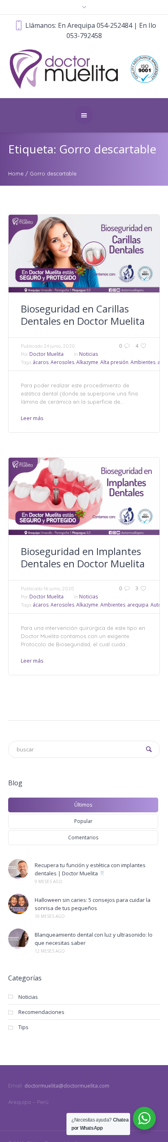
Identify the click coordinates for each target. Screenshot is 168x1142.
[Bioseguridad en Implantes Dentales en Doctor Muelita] (84, 496)
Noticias (88, 354)
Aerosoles (62, 362)
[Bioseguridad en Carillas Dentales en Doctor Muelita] (84, 253)
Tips (23, 1027)
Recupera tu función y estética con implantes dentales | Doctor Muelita (90, 869)
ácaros (41, 362)
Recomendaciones (41, 1012)
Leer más (32, 418)
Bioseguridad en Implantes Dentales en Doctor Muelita (83, 557)
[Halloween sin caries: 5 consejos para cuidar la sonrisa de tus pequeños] (18, 904)
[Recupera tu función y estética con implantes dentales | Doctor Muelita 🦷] (18, 869)
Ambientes (142, 362)
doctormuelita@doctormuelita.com (66, 1085)
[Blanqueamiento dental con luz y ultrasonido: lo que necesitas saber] (18, 938)
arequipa (137, 604)
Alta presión (114, 362)
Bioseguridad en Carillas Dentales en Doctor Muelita (83, 315)
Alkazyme (87, 362)
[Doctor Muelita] (84, 68)
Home (16, 173)
